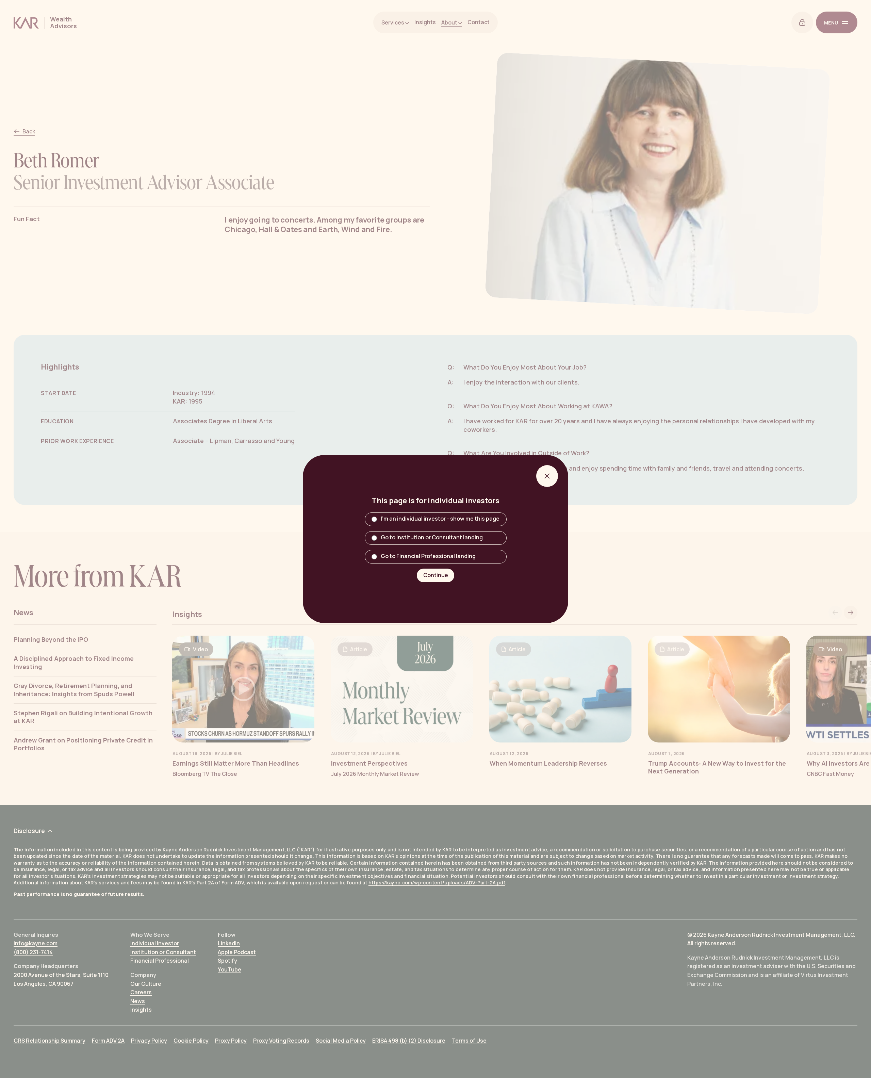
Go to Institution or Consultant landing (432, 537)
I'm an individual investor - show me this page (440, 519)
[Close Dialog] (547, 476)
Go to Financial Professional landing (428, 556)
